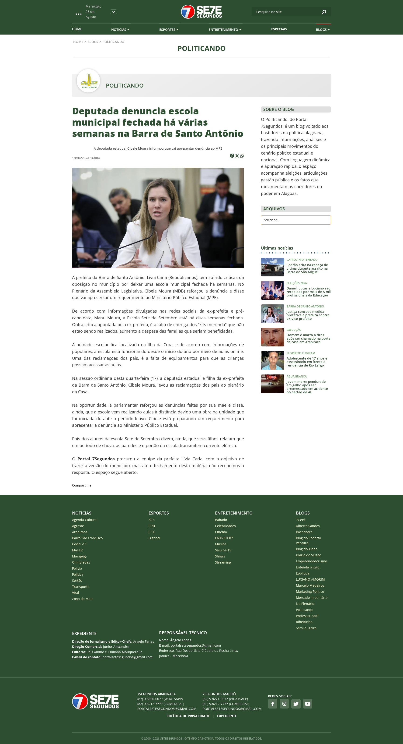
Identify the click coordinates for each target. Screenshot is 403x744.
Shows (220, 556)
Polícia (77, 568)
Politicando (304, 609)
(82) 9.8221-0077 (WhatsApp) (225, 699)
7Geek (301, 520)
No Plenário (305, 603)
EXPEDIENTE (84, 633)
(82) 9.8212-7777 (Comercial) (160, 704)
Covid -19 (79, 544)
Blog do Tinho (306, 549)
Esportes (167, 29)
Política (77, 574)
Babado (221, 520)
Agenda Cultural (84, 520)
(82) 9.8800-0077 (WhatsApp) (160, 699)
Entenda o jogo (307, 567)
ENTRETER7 (224, 538)
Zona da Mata (83, 598)
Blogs (321, 29)
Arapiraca (79, 532)
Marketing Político (310, 591)
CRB (152, 526)
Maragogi (79, 556)
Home (77, 29)
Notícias (118, 29)
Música (220, 544)
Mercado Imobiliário (311, 597)
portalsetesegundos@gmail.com (166, 708)
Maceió (77, 550)
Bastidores (304, 532)
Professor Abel (307, 616)
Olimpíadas (81, 562)
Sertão (77, 580)
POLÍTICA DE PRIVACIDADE (188, 716)
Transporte (80, 586)
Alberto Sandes (308, 526)
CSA (152, 532)
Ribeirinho (304, 622)
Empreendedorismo (311, 561)
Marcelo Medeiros (310, 585)
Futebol (154, 538)
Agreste (78, 526)
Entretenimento (223, 29)
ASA (152, 520)
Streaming (223, 562)
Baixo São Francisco (87, 538)
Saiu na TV (223, 550)
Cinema (221, 532)
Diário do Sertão (308, 555)
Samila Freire (306, 628)
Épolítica (302, 573)
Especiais (279, 29)
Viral (75, 592)
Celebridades (225, 526)
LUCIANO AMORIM (310, 579)
